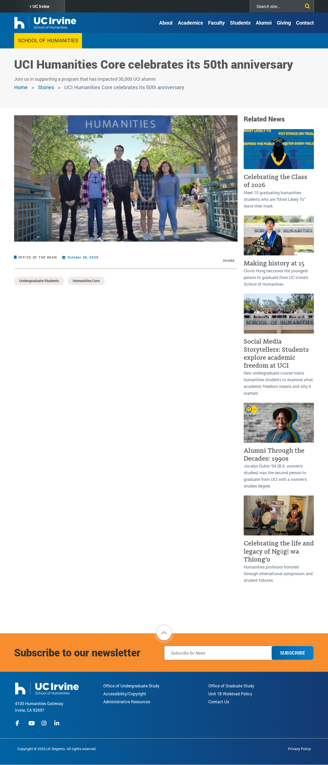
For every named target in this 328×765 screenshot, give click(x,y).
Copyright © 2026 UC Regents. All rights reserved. (57, 748)
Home (21, 87)
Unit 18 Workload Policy (230, 693)
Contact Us (218, 701)
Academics (190, 22)
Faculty (216, 22)
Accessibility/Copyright (124, 693)
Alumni (264, 22)
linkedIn (57, 723)
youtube (31, 723)
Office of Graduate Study (231, 685)
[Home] (47, 688)
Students (240, 22)
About (166, 22)
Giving (284, 22)
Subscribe (292, 653)
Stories (46, 87)
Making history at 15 (274, 263)
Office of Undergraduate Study (131, 685)
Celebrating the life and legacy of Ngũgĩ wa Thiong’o (279, 551)
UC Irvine (41, 6)
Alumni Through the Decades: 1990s (274, 454)
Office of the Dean (37, 257)
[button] (164, 632)
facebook (19, 723)
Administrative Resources (126, 701)
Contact (305, 22)
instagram (45, 723)
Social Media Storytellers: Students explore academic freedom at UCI (276, 353)
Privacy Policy (299, 748)
